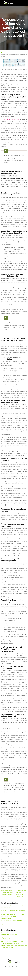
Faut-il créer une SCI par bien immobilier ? (12, 920)
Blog (3, 52)
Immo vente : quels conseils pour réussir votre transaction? (7, 892)
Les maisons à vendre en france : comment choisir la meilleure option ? (21, 893)
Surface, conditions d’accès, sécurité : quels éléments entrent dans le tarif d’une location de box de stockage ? (13, 916)
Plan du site (14, 975)
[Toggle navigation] (22, 3)
